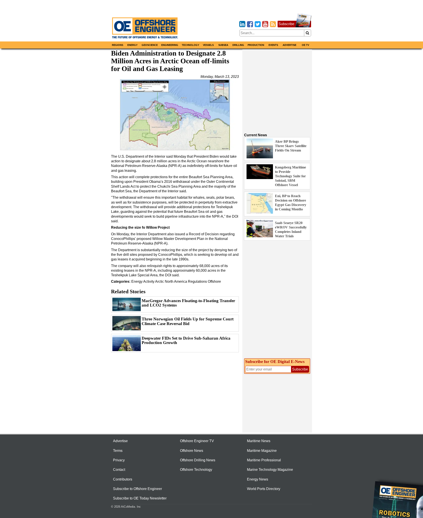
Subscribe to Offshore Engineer (137, 489)
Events (273, 45)
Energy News (257, 479)
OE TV (305, 45)
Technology (190, 45)
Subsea (223, 45)
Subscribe (286, 24)
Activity (148, 281)
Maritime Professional (264, 460)
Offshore (214, 281)
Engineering (169, 45)
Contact (119, 469)
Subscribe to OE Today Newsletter (140, 498)
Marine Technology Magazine (270, 469)
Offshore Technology (196, 469)
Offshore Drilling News (197, 460)
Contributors (122, 479)
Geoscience (150, 45)
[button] (175, 115)
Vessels (208, 45)
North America (176, 281)
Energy (132, 45)
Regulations (197, 281)
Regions (117, 45)
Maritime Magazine (262, 451)
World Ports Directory (263, 489)
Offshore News (191, 451)
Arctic (159, 281)
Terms (117, 451)
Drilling (238, 45)
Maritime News (258, 441)
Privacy (119, 460)
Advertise (289, 45)
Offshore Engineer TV (197, 441)
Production (256, 45)
